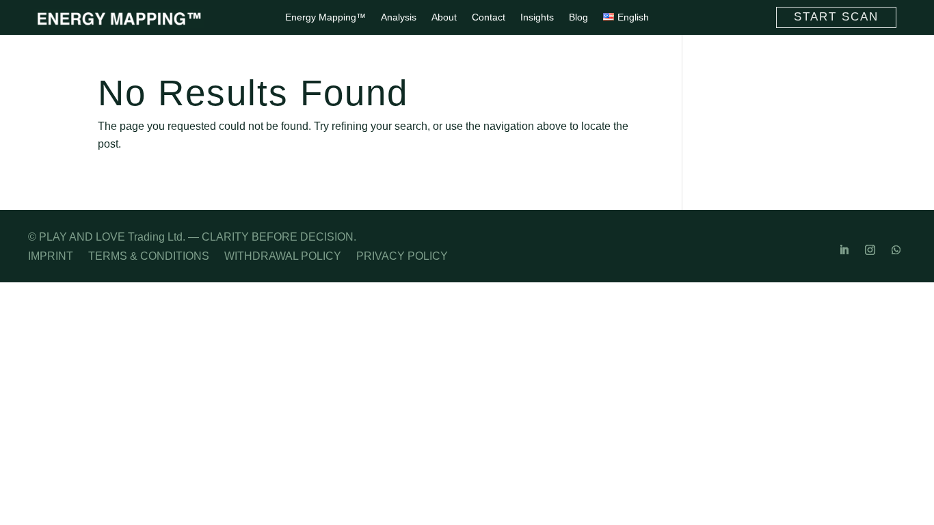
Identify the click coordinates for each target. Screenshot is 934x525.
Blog (578, 17)
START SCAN (836, 16)
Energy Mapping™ (325, 17)
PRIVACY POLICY (402, 257)
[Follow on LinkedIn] (843, 250)
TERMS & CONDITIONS (148, 257)
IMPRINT (50, 257)
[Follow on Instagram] (869, 250)
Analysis (398, 17)
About (444, 17)
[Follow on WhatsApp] (895, 250)
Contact (488, 17)
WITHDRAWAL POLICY (282, 257)
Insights (537, 17)
